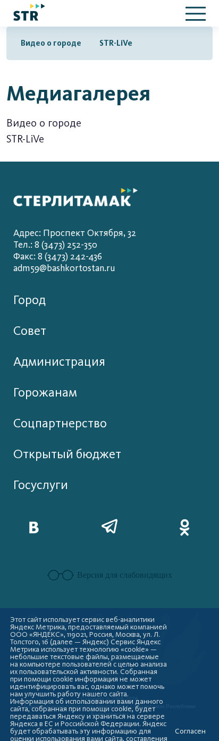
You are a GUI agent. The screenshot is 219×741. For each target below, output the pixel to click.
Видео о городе (51, 43)
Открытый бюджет (67, 454)
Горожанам (45, 392)
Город (29, 300)
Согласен (190, 731)
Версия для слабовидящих (124, 574)
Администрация (59, 362)
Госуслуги (40, 485)
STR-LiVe (115, 43)
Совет (29, 331)
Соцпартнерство (60, 423)
